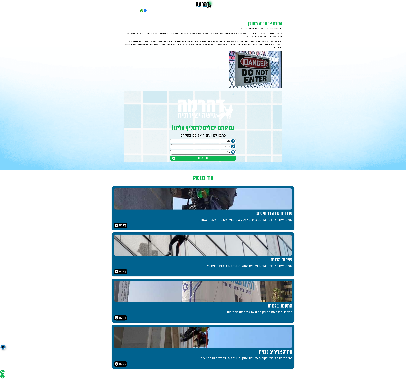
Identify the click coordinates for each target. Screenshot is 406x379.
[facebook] (145, 10)
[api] (141, 10)
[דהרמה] (203, 4)
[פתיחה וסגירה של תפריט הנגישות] (2, 346)
